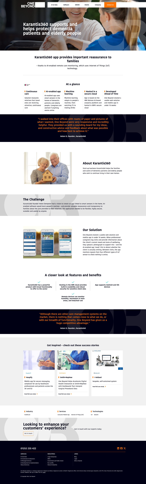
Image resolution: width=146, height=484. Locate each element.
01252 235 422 (28, 448)
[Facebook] (121, 448)
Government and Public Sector (55, 461)
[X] (124, 448)
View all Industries (52, 465)
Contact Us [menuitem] (110, 5)
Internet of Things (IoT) (77, 415)
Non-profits (50, 463)
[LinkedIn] (118, 448)
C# (91, 415)
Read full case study (30, 394)
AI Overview (24, 457)
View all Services (25, 465)
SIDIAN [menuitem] (77, 5)
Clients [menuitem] (87, 5)
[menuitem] (54, 4)
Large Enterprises (51, 457)
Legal (75, 459)
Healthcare (27, 415)
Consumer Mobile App (64, 415)
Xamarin (96, 415)
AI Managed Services (26, 461)
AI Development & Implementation (30, 463)
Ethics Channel (78, 461)
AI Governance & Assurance (28, 459)
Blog (75, 457)
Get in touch (28, 433)
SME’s (48, 459)
